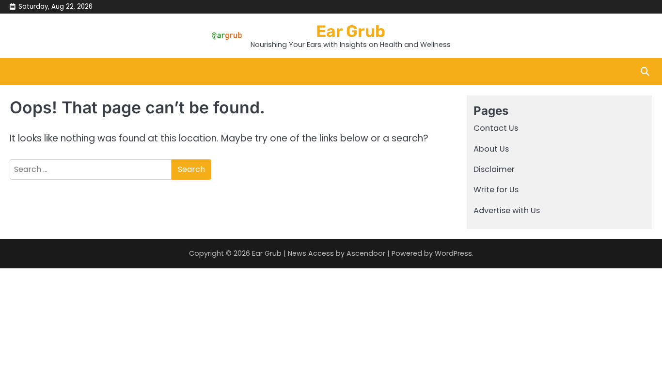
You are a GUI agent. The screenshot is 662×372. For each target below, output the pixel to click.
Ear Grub (350, 31)
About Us (491, 149)
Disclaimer (494, 169)
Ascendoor (366, 253)
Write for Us (496, 189)
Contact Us (495, 128)
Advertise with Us (506, 210)
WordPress (453, 253)
